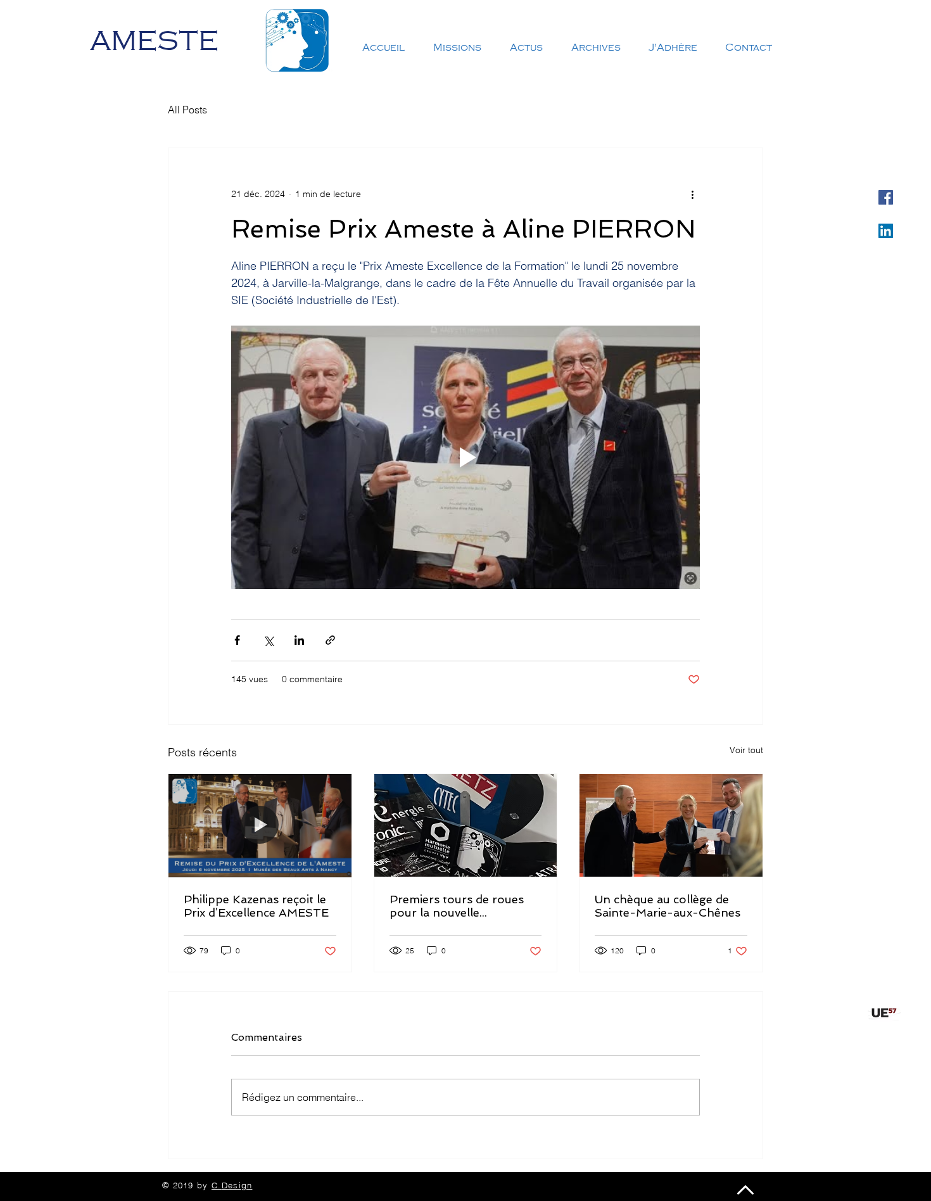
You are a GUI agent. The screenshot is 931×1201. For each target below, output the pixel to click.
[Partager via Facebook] (237, 640)
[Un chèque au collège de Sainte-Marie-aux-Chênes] (671, 825)
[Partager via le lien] (330, 640)
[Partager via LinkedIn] (299, 640)
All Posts (187, 109)
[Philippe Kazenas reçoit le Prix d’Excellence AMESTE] (260, 825)
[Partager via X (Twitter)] (268, 640)
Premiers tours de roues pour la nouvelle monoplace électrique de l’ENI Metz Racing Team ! (459, 906)
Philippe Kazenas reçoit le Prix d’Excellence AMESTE (256, 906)
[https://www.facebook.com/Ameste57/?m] (885, 197)
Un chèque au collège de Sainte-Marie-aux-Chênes (667, 906)
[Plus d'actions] (692, 193)
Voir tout (746, 750)
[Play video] (465, 457)
